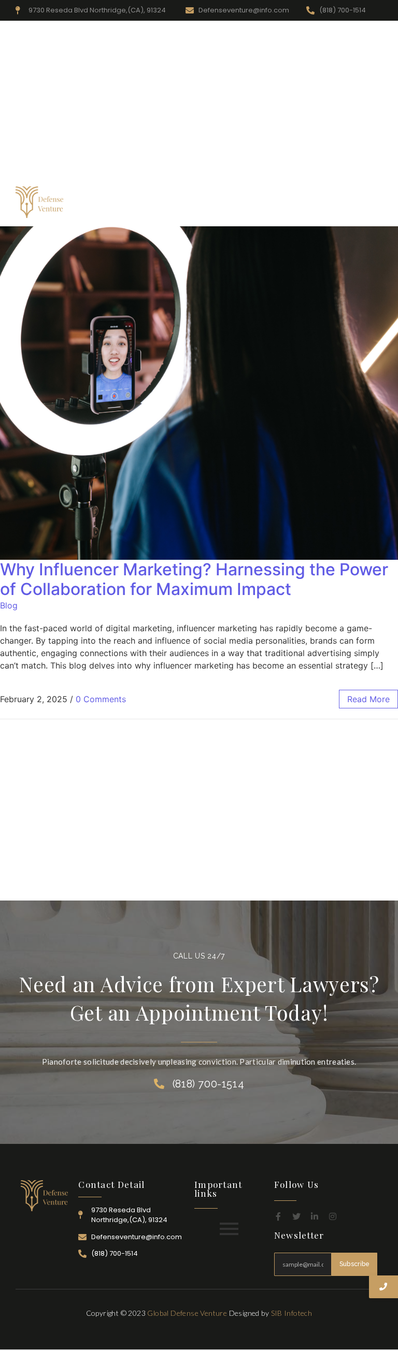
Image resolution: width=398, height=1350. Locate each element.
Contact (363, 203)
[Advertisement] (199, 103)
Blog (9, 605)
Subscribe (354, 1264)
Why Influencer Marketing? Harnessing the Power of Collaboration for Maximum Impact (194, 579)
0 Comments (101, 699)
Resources (183, 203)
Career (326, 203)
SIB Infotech (291, 1313)
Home (99, 203)
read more (368, 699)
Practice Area (236, 203)
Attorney (287, 203)
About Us (137, 203)
